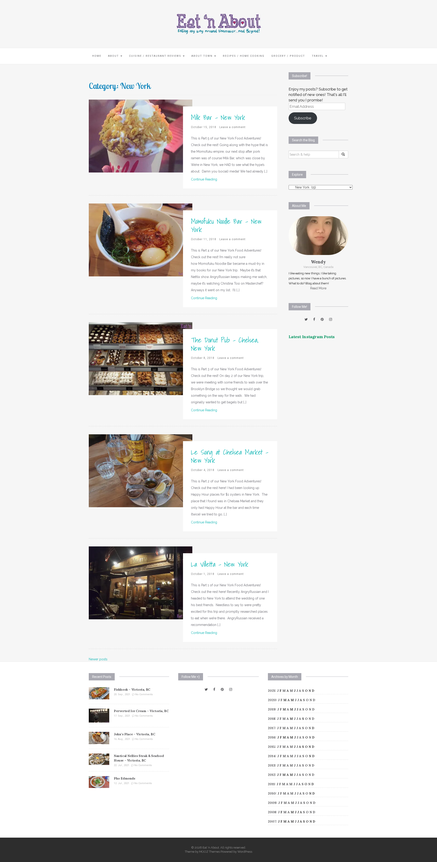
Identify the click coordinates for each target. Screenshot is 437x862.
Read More (318, 288)
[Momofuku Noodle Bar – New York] (140, 239)
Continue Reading (204, 179)
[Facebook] (314, 319)
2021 (271, 691)
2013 (271, 765)
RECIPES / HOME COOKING (243, 55)
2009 (272, 803)
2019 (271, 709)
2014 (271, 756)
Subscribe (302, 118)
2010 (272, 793)
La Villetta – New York (219, 564)
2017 (271, 728)
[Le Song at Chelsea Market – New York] (140, 470)
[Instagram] (330, 319)
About (114, 55)
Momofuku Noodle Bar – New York (226, 225)
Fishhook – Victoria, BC (132, 689)
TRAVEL (318, 55)
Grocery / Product (288, 55)
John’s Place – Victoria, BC (134, 734)
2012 (271, 775)
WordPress (244, 851)
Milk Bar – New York (218, 117)
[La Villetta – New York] (140, 582)
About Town (202, 55)
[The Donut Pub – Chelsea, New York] (140, 358)
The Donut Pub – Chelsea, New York (224, 344)
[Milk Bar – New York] (140, 135)
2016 (271, 737)
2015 (271, 747)
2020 (272, 700)
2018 (271, 719)
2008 (272, 812)
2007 (272, 821)
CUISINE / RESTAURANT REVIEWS (155, 55)
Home (96, 55)
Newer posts (98, 659)
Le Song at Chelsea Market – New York (229, 456)
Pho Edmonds (124, 778)
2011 (271, 784)
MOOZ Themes (209, 851)
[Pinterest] (322, 319)
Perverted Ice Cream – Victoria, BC (141, 711)
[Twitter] (306, 319)
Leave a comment (232, 127)
